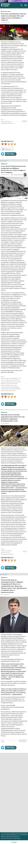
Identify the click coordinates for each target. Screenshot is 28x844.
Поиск (21, 5)
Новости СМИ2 (3, 161)
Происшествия (5, 11)
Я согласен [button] (14, 842)
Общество (4, 164)
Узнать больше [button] (17, 838)
